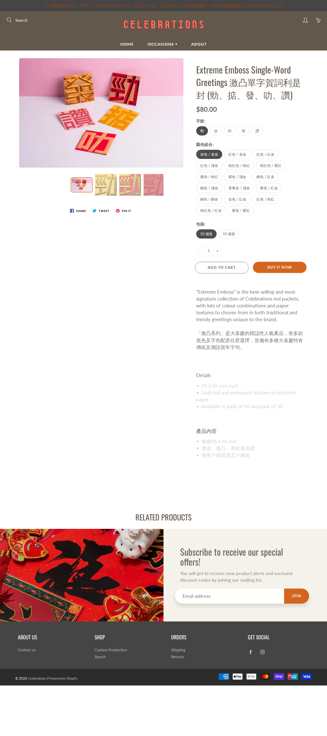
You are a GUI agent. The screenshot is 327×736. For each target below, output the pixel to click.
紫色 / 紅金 (269, 188)
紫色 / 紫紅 (241, 210)
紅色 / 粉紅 (265, 199)
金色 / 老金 (209, 154)
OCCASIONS (161, 44)
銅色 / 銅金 (209, 199)
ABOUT (199, 44)
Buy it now (279, 267)
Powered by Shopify (63, 678)
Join (296, 596)
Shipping (178, 650)
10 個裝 (229, 234)
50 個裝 (206, 234)
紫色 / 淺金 (237, 176)
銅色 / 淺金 (209, 188)
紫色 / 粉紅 (209, 176)
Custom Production (111, 650)
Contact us (27, 650)
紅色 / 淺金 (209, 165)
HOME (127, 44)
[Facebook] (250, 651)
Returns (177, 657)
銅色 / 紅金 (265, 176)
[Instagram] (262, 651)
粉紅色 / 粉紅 (239, 165)
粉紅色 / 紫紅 (271, 165)
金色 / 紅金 (237, 199)
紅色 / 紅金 (265, 154)
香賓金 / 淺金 (239, 188)
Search (100, 657)
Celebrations (37, 678)
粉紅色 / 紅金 (211, 210)
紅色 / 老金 (237, 154)
